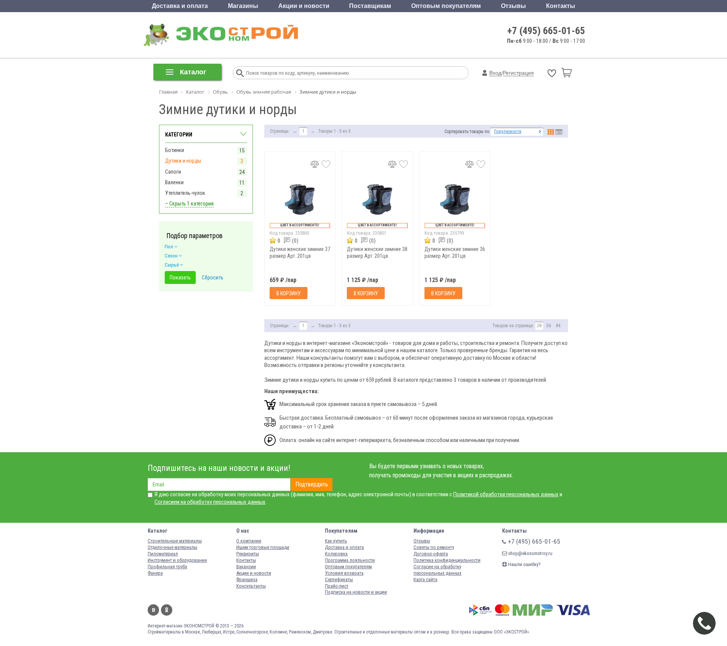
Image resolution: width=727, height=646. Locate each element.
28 (539, 325)
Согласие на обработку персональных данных (437, 570)
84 (558, 325)
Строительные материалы (175, 541)
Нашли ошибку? (524, 564)
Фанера (155, 573)
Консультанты (251, 586)
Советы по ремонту (433, 547)
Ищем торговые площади (262, 547)
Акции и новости (303, 6)
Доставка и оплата (180, 6)
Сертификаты (339, 579)
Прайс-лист (336, 586)
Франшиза (246, 579)
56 (548, 325)
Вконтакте (153, 610)
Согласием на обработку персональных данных (209, 502)
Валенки (174, 182)
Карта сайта (425, 579)
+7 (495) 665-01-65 (546, 30)
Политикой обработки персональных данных (506, 494)
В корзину (288, 293)
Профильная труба (167, 566)
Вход (495, 73)
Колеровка (336, 554)
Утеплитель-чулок (185, 193)
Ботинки (174, 150)
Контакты (560, 6)
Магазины (243, 6)
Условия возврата (344, 573)
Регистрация (518, 73)
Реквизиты (247, 554)
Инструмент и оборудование (177, 560)
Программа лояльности (350, 560)
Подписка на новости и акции (356, 592)
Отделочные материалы (172, 547)
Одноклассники (166, 610)
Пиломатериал (163, 554)
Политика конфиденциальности (447, 560)
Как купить (336, 541)
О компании (248, 541)
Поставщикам (370, 6)
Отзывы (513, 6)
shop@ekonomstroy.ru (529, 553)
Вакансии (246, 566)
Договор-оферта (430, 554)
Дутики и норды (183, 161)
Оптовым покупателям (446, 6)
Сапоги (173, 172)
